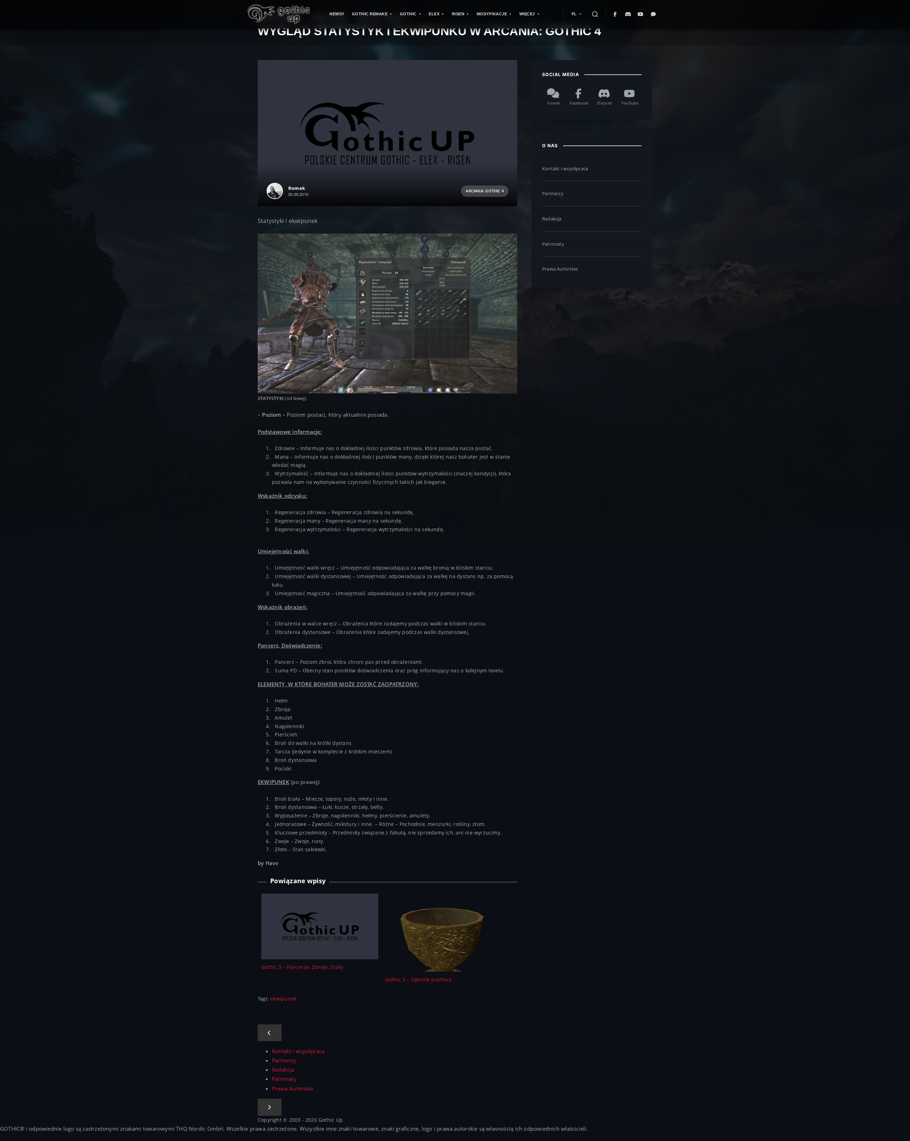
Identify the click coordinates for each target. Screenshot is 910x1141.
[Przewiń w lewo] (270, 1032)
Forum (553, 103)
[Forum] (654, 14)
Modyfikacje (492, 14)
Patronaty (553, 244)
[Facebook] (615, 14)
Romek (296, 188)
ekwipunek (283, 998)
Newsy (337, 14)
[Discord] (628, 14)
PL (574, 14)
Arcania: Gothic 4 (485, 190)
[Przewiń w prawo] (270, 1107)
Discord (604, 103)
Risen (458, 14)
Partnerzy (552, 193)
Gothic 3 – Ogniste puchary (418, 979)
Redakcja (552, 218)
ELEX (434, 14)
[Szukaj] (595, 14)
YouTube (629, 103)
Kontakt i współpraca (565, 168)
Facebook (579, 103)
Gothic (408, 14)
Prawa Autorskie (560, 269)
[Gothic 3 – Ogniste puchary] (443, 953)
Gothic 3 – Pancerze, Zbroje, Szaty (302, 967)
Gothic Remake (370, 14)
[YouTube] (641, 14)
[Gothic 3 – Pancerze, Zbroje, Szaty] (319, 925)
